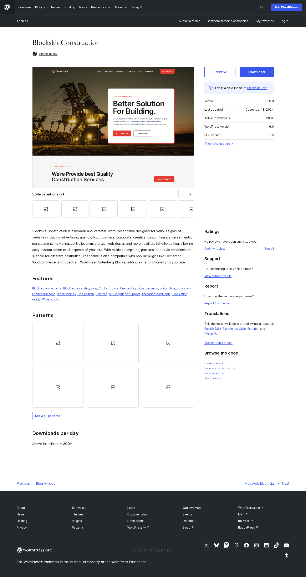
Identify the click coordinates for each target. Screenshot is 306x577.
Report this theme (216, 303)
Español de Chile (234, 328)
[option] (57, 343)
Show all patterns (47, 416)
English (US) (212, 328)
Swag (188, 527)
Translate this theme (218, 343)
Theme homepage (217, 143)
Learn (131, 507)
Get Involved (192, 507)
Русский (210, 333)
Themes (22, 21)
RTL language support (124, 294)
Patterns (78, 527)
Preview (219, 72)
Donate (190, 521)
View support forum (217, 276)
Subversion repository (219, 368)
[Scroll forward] (190, 194)
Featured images (43, 294)
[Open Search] (261, 7)
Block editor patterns (47, 288)
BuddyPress (248, 527)
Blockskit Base (257, 88)
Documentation (137, 514)
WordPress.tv (138, 527)
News (20, 514)
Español (253, 328)
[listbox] (113, 365)
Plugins (77, 521)
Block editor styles (76, 288)
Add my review (214, 248)
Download (256, 72)
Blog (94, 288)
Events (187, 514)
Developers (135, 521)
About (21, 507)
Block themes (66, 294)
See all (269, 248)
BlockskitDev (48, 54)
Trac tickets (212, 378)
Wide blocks (50, 299)
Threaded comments (156, 294)
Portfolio (101, 294)
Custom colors (108, 288)
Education (184, 288)
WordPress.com (250, 507)
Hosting (22, 521)
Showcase (79, 507)
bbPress (245, 521)
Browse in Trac (214, 373)
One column (85, 294)
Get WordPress (286, 7)
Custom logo (129, 288)
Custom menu (148, 288)
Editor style (167, 288)
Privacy (22, 527)
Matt (243, 514)
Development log (216, 363)
